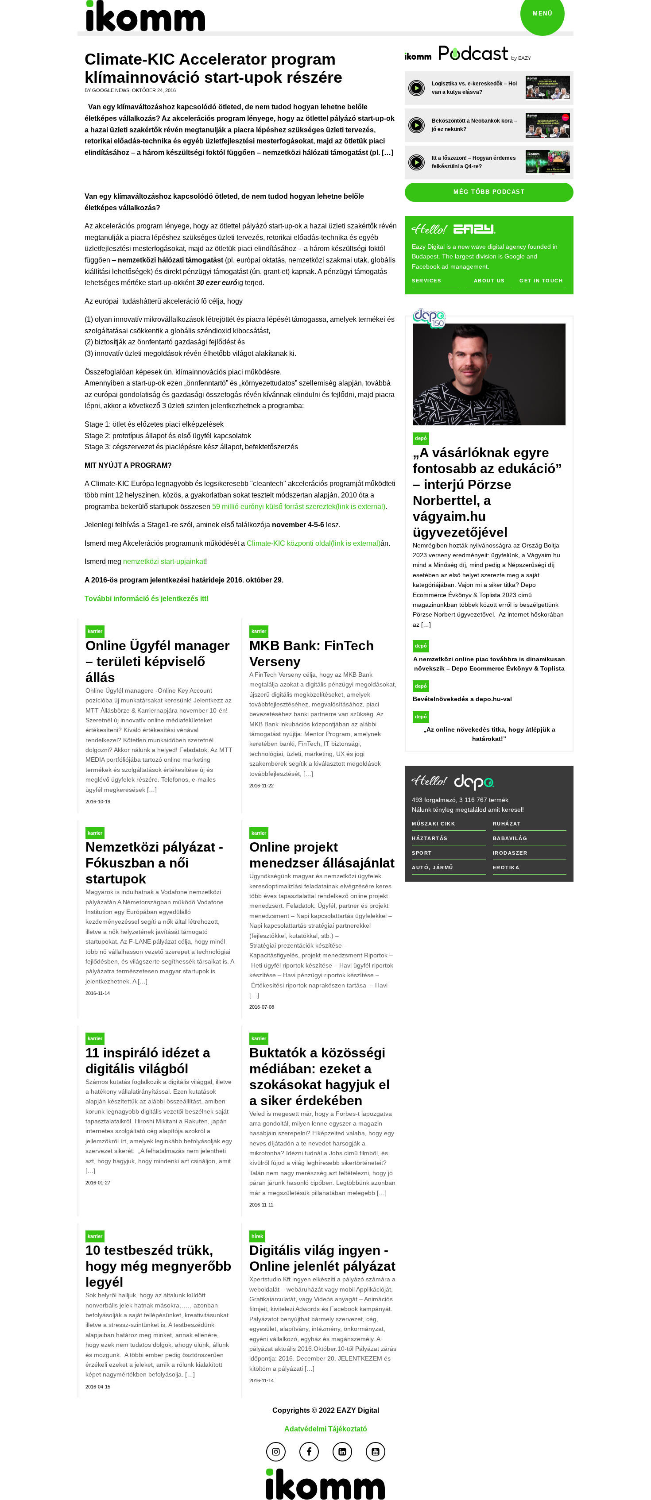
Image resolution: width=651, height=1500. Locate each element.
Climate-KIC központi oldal (313, 543)
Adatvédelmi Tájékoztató (325, 1429)
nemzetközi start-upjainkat (164, 561)
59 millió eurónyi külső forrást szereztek (298, 506)
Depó (421, 438)
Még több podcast (489, 192)
